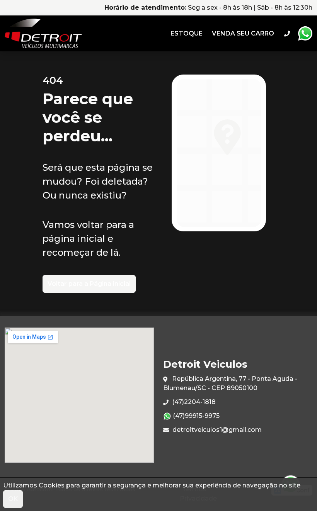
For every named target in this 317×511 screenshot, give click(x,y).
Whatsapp (305, 33)
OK (13, 499)
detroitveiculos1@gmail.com (216, 429)
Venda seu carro (243, 33)
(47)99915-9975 (195, 415)
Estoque (186, 33)
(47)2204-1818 (193, 402)
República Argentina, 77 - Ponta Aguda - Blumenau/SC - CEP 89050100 (230, 383)
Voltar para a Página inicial (89, 283)
